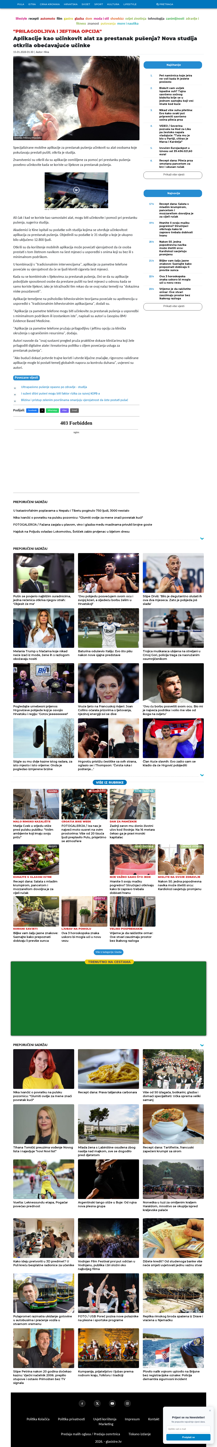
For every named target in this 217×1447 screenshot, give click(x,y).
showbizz (117, 19)
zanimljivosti (175, 19)
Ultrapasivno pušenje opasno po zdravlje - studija (54, 387)
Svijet (86, 4)
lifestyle (21, 19)
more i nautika (128, 24)
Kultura (113, 4)
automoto (47, 19)
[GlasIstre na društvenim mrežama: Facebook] (86, 1403)
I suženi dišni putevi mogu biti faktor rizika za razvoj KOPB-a (60, 393)
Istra (32, 4)
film (59, 19)
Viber (64, 410)
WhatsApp (52, 410)
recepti (34, 19)
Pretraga (166, 4)
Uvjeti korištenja (105, 1419)
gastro (68, 19)
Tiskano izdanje (140, 1434)
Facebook (32, 410)
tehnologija (156, 19)
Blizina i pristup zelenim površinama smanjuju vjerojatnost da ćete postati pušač (74, 400)
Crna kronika (50, 4)
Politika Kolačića (38, 1419)
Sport (98, 4)
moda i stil (101, 19)
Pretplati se (188, 1437)
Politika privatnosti (71, 1419)
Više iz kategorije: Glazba (109, 952)
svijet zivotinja (135, 19)
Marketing (106, 1424)
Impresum (133, 1419)
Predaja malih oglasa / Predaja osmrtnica (91, 1434)
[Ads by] (54, 211)
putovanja (108, 24)
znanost (93, 24)
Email (74, 410)
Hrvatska (71, 4)
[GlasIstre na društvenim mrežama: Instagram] (131, 1403)
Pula (20, 4)
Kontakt (154, 1419)
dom (88, 19)
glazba (79, 19)
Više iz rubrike (110, 782)
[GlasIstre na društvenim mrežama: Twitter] (101, 1403)
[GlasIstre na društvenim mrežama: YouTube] (116, 1403)
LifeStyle (129, 4)
